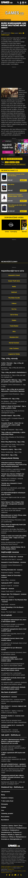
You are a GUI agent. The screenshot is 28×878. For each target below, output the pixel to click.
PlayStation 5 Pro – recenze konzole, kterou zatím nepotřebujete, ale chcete (13, 701)
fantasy (12, 162)
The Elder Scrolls (14, 298)
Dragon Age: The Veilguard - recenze (13, 594)
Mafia (14, 286)
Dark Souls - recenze (8, 604)
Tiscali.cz (4, 825)
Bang (3, 794)
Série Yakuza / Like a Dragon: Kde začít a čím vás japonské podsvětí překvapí (12, 504)
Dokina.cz (4, 837)
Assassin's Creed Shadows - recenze (13, 562)
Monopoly (4, 804)
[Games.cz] (6, 2)
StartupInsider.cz (16, 839)
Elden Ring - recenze (8, 580)
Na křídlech (5, 819)
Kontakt (7, 867)
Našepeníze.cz (21, 837)
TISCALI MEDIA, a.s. (18, 871)
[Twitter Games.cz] (9, 875)
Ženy (20, 825)
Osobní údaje (19, 866)
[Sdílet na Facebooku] (2, 159)
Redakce (8, 866)
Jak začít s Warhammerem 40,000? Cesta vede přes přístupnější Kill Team (13, 770)
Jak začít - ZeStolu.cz (10, 735)
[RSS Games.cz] (21, 875)
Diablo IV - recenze (7, 588)
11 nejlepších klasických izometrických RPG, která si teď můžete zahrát (11, 659)
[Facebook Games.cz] (7, 875)
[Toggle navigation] (25, 2)
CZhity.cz (12, 837)
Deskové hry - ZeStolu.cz (12, 787)
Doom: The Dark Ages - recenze (12, 612)
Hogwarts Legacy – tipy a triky (11, 449)
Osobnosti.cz (14, 830)
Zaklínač (14, 292)
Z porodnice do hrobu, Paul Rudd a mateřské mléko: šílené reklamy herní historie (14, 531)
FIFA (14, 331)
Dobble (3, 807)
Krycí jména (5, 816)
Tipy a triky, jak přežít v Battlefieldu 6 (13, 372)
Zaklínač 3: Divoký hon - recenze (12, 556)
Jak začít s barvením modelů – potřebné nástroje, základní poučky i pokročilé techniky (13, 748)
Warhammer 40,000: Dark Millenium (15, 164)
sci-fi (6, 162)
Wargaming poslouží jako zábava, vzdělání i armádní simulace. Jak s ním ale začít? (12, 777)
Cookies (14, 866)
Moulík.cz (11, 834)
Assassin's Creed (14, 275)
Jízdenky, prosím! (7, 813)
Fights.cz (18, 834)
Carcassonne (5, 791)
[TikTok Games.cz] (18, 875)
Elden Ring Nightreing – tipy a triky (13, 442)
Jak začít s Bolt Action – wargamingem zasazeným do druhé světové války (13, 759)
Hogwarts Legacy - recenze (10, 572)
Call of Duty (14, 314)
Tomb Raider (14, 326)
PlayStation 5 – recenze (9, 697)
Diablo (14, 320)
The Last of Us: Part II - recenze (11, 559)
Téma (13, 33)
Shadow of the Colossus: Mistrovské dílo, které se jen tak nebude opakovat (13, 510)
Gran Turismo (14, 348)
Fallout (14, 303)
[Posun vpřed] (24, 224)
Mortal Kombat (14, 343)
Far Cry (14, 309)
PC (2, 31)
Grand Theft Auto (14, 281)
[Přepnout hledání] (18, 2)
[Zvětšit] (9, 92)
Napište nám (11, 869)
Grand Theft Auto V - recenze (11, 591)
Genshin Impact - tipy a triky (10, 415)
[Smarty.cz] (14, 147)
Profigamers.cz (21, 828)
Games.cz (12, 828)
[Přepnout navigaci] (20, 2)
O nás (11, 867)
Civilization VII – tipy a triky (10, 398)
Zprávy (10, 825)
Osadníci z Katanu (7, 798)
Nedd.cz (4, 834)
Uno (2, 810)
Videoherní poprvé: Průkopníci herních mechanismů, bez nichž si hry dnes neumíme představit (14, 464)
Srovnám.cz (5, 839)
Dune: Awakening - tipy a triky (11, 452)
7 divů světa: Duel (7, 801)
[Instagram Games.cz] (12, 875)
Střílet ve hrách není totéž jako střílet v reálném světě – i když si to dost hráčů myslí (13, 537)
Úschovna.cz (17, 832)
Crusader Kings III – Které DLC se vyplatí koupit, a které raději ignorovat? (12, 425)
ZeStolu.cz (5, 830)
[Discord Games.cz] (15, 875)
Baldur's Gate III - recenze (10, 585)
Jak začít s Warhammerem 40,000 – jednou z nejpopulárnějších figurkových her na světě (13, 741)
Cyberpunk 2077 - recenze (10, 583)
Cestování (4, 828)
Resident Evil (14, 337)
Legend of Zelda (14, 354)
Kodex (3, 867)
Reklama (3, 866)
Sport (16, 825)
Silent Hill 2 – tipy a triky (9, 455)
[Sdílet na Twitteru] (5, 159)
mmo (17, 162)
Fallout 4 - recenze (7, 597)
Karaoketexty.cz (6, 832)
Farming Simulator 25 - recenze (11, 570)
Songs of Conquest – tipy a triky (12, 429)
